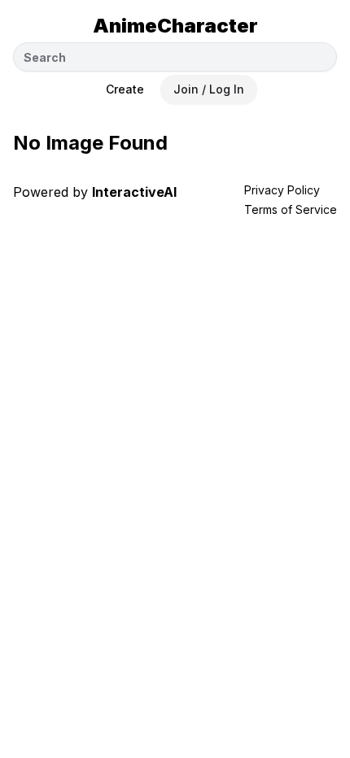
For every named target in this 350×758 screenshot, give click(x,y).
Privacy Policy (282, 190)
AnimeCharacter (175, 25)
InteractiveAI (134, 192)
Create (125, 89)
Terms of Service (290, 209)
